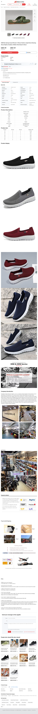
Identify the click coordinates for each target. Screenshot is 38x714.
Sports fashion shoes (22, 688)
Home (2, 7)
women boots (30, 690)
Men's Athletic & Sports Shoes (15, 7)
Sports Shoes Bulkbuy (22, 704)
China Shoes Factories (5, 700)
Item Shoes (12, 702)
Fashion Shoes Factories (14, 700)
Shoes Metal (18, 702)
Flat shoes (11, 688)
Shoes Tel (3, 704)
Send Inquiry (10, 52)
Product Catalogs (15, 686)
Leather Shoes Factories (24, 700)
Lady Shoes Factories (5, 702)
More (2, 706)
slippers (11, 690)
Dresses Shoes (30, 702)
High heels (29, 688)
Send (9, 631)
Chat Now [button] (29, 52)
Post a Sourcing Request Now (29, 631)
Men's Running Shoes (22, 7)
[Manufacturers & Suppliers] (19, 2)
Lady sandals (3, 690)
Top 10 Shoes (9, 704)
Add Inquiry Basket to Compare (19, 37)
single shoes (21, 690)
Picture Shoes (24, 702)
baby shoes (3, 688)
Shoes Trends (15, 704)
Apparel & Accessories (7, 7)
